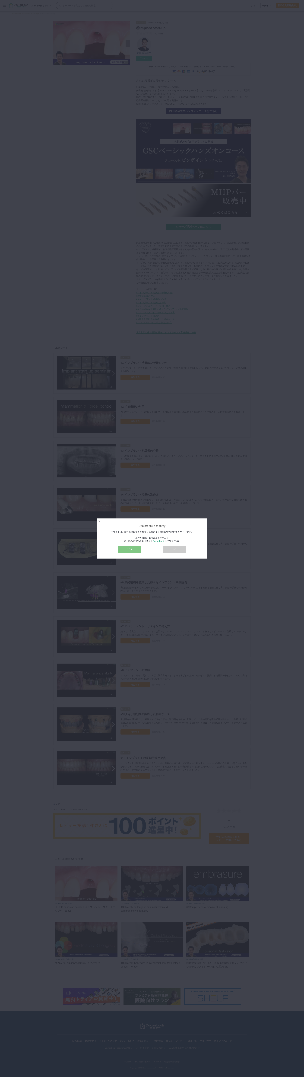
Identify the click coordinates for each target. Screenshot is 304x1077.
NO (174, 549)
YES (129, 549)
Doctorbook (158, 541)
